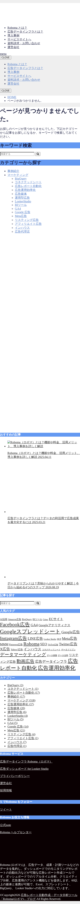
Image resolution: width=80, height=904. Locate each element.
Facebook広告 (15, 624)
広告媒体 (21, 193)
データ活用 (63, 655)
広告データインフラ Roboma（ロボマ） (26, 761)
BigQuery (21, 178)
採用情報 (6, 790)
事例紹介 (13, 171)
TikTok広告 (53, 645)
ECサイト (56, 619)
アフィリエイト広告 (28, 223)
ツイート (6, 809)
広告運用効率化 (25, 189)
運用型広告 (22, 197)
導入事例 (13, 35)
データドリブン (68, 650)
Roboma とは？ (17, 27)
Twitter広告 (68, 644)
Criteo (45, 619)
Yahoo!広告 (17, 649)
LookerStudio (23, 201)
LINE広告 (35, 639)
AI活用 (3, 619)
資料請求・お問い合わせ (23, 43)
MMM (4, 644)
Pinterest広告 (16, 644)
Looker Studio (50, 639)
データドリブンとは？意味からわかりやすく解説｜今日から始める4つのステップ (43, 585)
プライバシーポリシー (15, 776)
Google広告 (70, 632)
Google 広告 (22, 212)
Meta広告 (21, 216)
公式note (5, 825)
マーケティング (17, 174)
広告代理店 (22, 231)
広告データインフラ (51, 661)
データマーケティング (23, 654)
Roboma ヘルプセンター (16, 832)
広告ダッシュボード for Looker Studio (24, 768)
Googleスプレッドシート (30, 631)
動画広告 (25, 661)
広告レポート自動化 (28, 186)
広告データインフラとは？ (25, 31)
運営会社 (13, 47)
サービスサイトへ (19, 39)
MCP (59, 639)
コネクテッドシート (28, 182)
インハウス (22, 227)
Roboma (31, 643)
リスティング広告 (27, 219)
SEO (43, 644)
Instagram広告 (13, 638)
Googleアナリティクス (54, 625)
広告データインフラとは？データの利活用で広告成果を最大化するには (43, 520)
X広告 (5, 649)
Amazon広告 (14, 619)
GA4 (18, 208)
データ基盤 (52, 655)
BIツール (21, 204)
